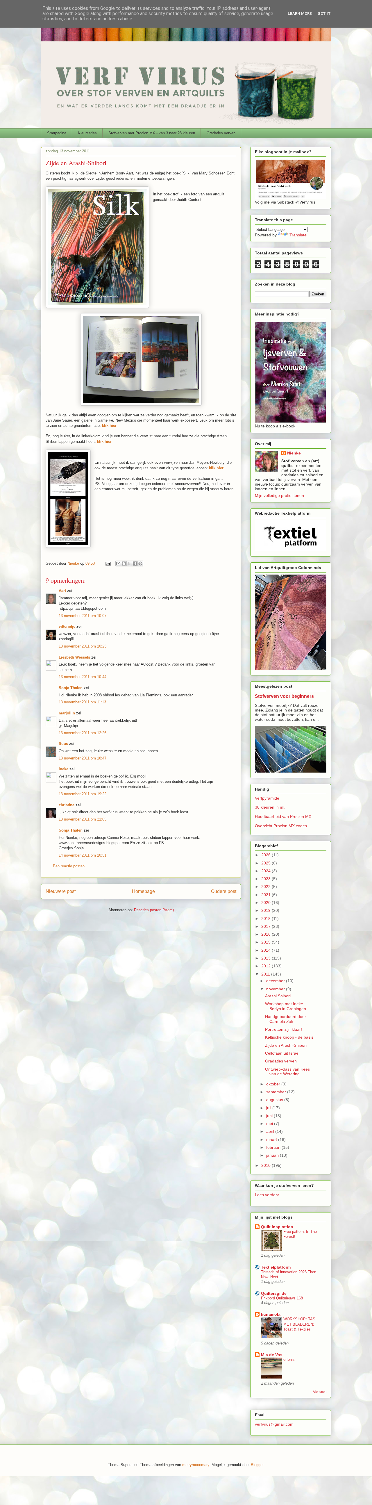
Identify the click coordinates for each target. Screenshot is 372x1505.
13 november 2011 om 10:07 (82, 616)
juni (270, 1115)
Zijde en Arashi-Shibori (286, 1045)
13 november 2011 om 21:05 (82, 819)
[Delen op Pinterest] (140, 563)
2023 (266, 878)
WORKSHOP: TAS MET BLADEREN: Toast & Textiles (299, 1324)
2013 (266, 958)
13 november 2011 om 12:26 (82, 733)
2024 (266, 871)
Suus (63, 743)
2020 (266, 902)
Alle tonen (319, 1391)
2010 (266, 1165)
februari (274, 1147)
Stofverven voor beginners (284, 696)
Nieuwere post (61, 891)
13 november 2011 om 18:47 (82, 758)
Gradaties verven (221, 133)
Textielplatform (276, 1267)
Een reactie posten (69, 866)
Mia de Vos (271, 1354)
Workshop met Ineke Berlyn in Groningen (285, 1006)
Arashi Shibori (278, 996)
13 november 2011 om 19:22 (82, 794)
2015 (266, 942)
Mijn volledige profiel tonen (279, 495)
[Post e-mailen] (107, 563)
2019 (266, 910)
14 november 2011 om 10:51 (82, 855)
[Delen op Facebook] (135, 563)
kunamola (270, 1314)
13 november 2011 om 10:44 (82, 677)
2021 (266, 894)
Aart (62, 591)
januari (273, 1155)
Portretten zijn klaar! (283, 1029)
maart (272, 1139)
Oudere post (223, 891)
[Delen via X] (129, 563)
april (270, 1131)
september (276, 1091)
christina (66, 805)
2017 (266, 926)
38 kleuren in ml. (270, 807)
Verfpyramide (267, 798)
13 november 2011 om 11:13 (82, 702)
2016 (266, 934)
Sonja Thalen (71, 688)
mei (270, 1123)
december (276, 980)
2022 (266, 886)
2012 (266, 966)
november (276, 989)
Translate (298, 235)
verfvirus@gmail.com (274, 1424)
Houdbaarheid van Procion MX (283, 816)
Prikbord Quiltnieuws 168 (282, 1298)
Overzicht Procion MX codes (281, 825)
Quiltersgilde (274, 1293)
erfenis (289, 1359)
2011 (266, 974)
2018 (266, 918)
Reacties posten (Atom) (154, 910)
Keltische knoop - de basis (289, 1037)
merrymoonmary (195, 1465)
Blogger (257, 1465)
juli (269, 1107)
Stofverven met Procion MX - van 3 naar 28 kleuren (151, 133)
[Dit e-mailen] (118, 563)
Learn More (300, 13)
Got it (324, 13)
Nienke (294, 453)
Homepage (143, 891)
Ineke (63, 769)
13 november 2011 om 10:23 (82, 646)
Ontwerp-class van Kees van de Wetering (287, 1071)
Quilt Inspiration (277, 1226)
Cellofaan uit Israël (282, 1053)
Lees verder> (267, 1194)
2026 (266, 855)
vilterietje (67, 626)
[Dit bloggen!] (124, 563)
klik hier (216, 468)
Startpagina (56, 133)
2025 (266, 863)
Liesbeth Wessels (74, 657)
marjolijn (67, 713)
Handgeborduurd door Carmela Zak (285, 1019)
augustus (275, 1099)
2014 (266, 950)
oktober (273, 1084)
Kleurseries (87, 133)
